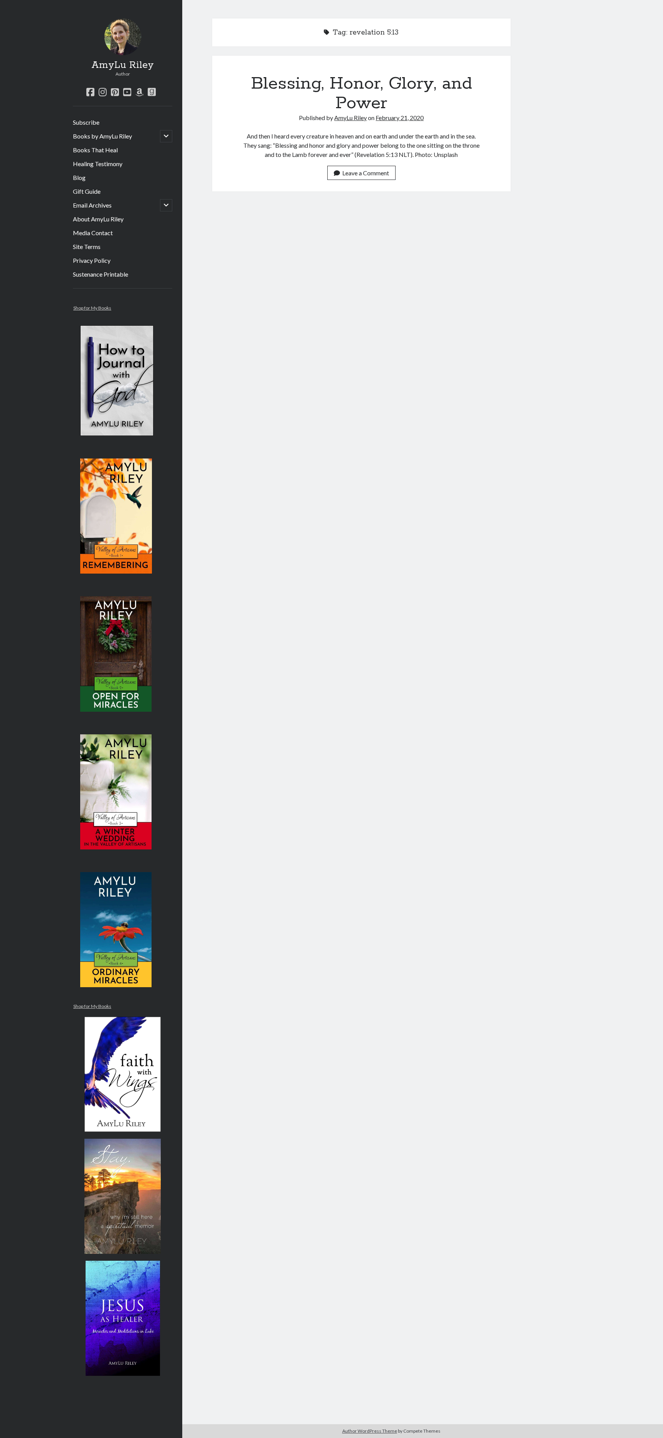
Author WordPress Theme (369, 1431)
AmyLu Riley (122, 65)
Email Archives (92, 205)
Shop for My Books (92, 308)
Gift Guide (87, 191)
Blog (79, 177)
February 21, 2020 (400, 117)
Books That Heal (95, 149)
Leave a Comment (365, 172)
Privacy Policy (91, 260)
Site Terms (87, 246)
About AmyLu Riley (98, 219)
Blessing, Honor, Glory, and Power (361, 93)
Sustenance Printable (100, 274)
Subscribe (86, 122)
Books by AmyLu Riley (102, 136)
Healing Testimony (97, 163)
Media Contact (93, 232)
